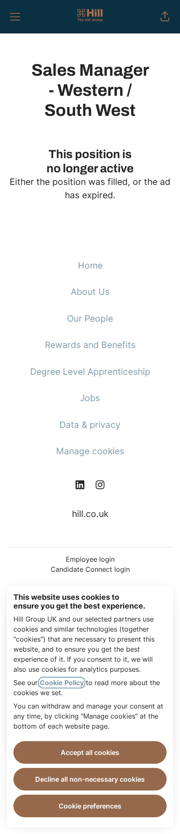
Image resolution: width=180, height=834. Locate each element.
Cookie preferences (90, 806)
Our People (90, 318)
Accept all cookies (90, 752)
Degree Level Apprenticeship (90, 371)
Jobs (90, 398)
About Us (90, 292)
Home (90, 265)
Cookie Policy (62, 682)
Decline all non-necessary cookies (90, 779)
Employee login (90, 559)
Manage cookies (90, 451)
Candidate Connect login (90, 569)
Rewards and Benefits (90, 345)
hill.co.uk (90, 514)
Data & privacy (90, 425)
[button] (165, 16)
